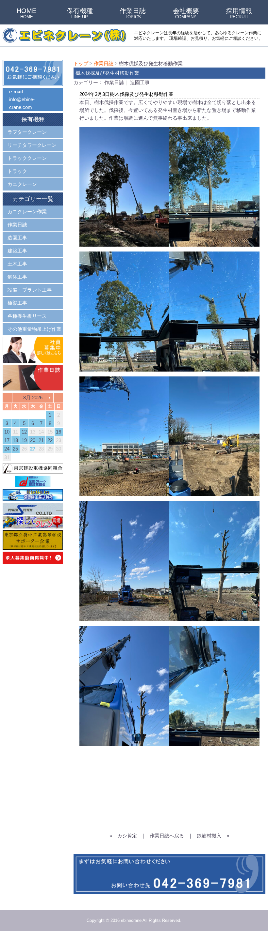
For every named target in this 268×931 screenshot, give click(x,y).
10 (6, 432)
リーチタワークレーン (32, 145)
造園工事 (140, 82)
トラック (17, 171)
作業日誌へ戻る (167, 835)
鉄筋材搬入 (209, 835)
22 (50, 440)
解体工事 (17, 277)
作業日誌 (133, 13)
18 (15, 440)
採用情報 (239, 13)
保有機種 (80, 13)
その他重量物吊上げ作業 (34, 329)
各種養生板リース (27, 316)
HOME (26, 13)
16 (58, 432)
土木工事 (17, 264)
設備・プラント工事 (30, 290)
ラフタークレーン (27, 132)
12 (24, 432)
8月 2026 (32, 397)
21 (41, 440)
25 (15, 448)
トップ (81, 63)
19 (24, 440)
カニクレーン (22, 184)
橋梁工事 (17, 303)
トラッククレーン (27, 158)
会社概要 (186, 13)
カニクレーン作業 (27, 211)
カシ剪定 (127, 835)
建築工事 (17, 250)
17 (6, 440)
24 (6, 448)
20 (32, 440)
